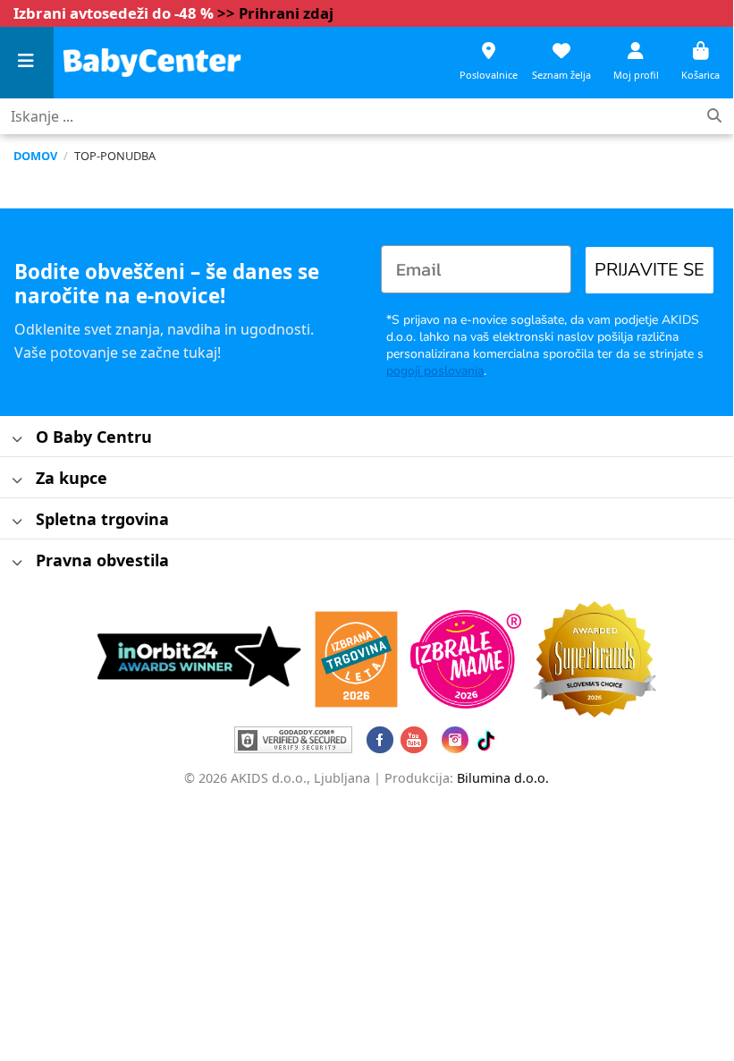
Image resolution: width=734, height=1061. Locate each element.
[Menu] (27, 63)
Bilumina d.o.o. (503, 777)
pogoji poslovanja (435, 370)
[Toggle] (17, 439)
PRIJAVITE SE (649, 270)
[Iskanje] (714, 117)
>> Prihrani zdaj (275, 13)
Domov (35, 156)
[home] (152, 62)
